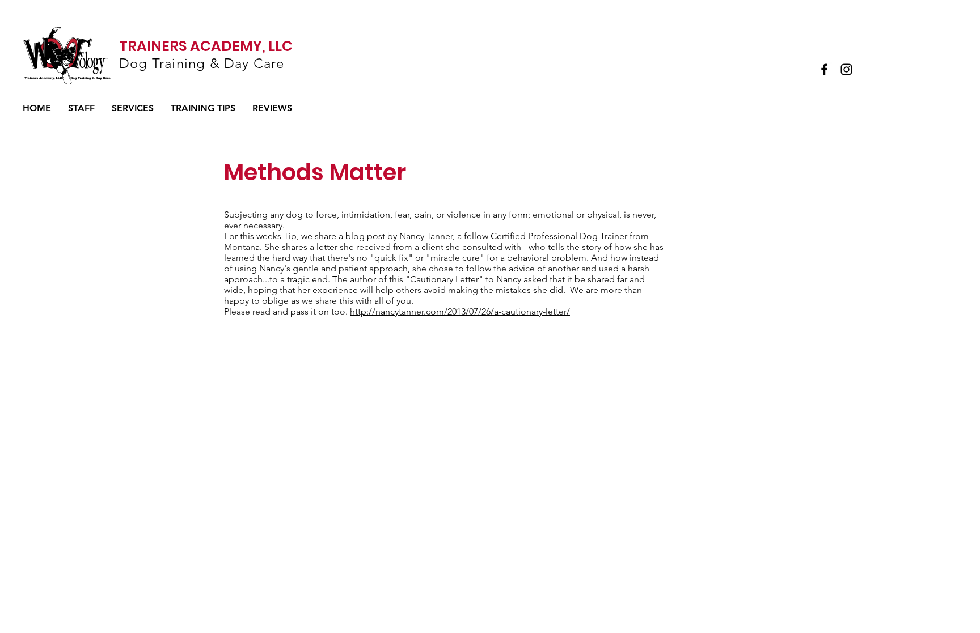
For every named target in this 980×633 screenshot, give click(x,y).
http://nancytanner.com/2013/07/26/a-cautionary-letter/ (460, 311)
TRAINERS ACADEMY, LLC (206, 46)
